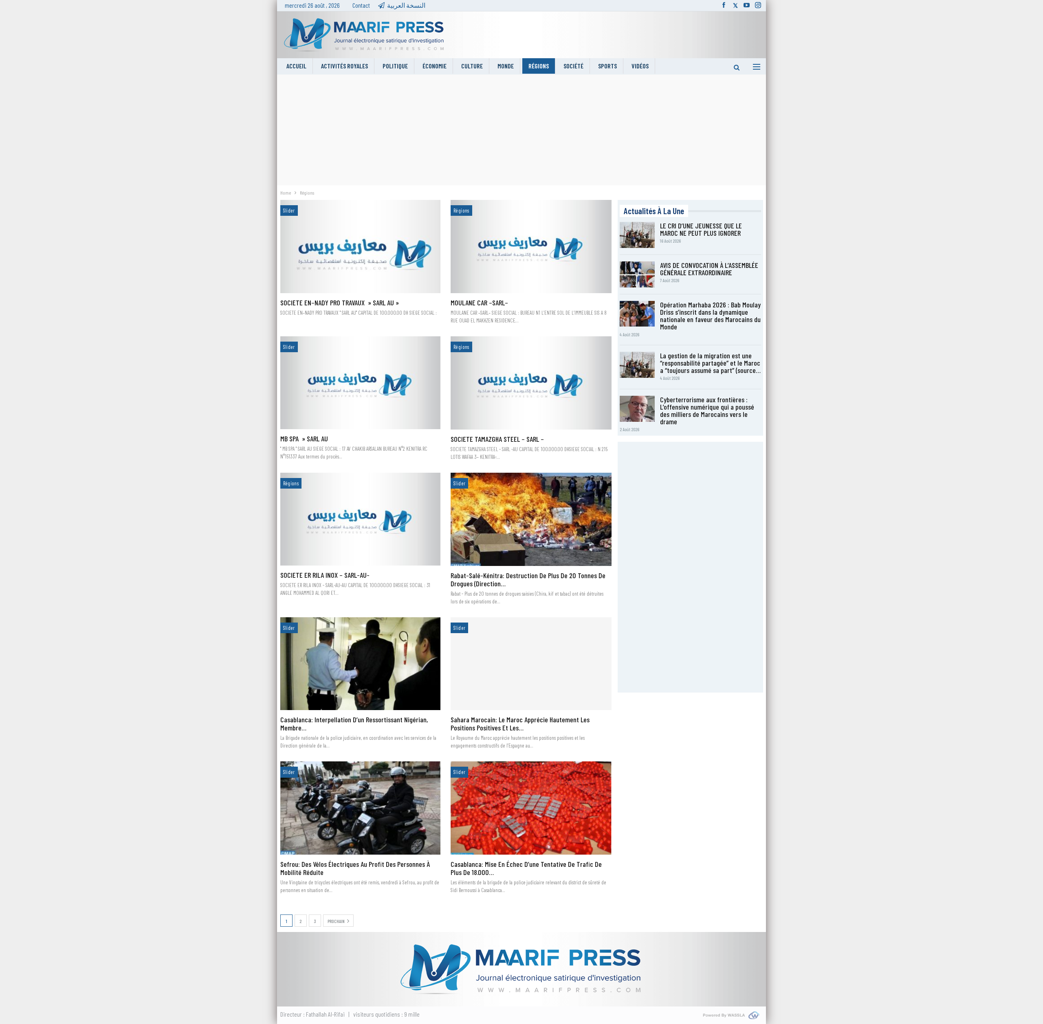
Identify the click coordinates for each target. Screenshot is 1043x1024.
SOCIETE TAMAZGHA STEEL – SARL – (497, 438)
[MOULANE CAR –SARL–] (531, 246)
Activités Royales (344, 66)
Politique (395, 66)
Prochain (336, 921)
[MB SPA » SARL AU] (360, 382)
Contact (361, 5)
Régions (538, 66)
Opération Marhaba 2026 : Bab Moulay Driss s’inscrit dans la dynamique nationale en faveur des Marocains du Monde (710, 315)
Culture (472, 66)
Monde (505, 66)
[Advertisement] (521, 131)
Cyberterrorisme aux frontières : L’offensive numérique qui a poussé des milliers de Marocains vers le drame (707, 410)
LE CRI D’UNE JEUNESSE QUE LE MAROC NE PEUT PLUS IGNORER (701, 229)
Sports (607, 66)
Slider (289, 210)
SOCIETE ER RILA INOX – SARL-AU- (325, 574)
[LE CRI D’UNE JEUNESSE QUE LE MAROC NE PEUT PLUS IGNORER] (637, 235)
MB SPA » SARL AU (304, 438)
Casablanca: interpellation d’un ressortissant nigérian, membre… (354, 723)
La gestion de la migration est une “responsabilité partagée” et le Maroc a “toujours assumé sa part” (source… (710, 363)
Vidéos (640, 66)
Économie (434, 66)
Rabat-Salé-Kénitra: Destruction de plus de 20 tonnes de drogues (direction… (528, 579)
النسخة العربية (406, 5)
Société (573, 66)
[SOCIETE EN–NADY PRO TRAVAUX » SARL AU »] (360, 246)
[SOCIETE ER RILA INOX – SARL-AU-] (360, 519)
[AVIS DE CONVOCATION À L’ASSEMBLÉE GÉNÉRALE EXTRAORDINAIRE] (637, 274)
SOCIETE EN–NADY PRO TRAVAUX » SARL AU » (339, 302)
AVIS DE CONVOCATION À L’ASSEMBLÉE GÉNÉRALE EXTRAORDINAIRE (709, 269)
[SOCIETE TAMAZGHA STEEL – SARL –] (531, 383)
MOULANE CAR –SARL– (479, 302)
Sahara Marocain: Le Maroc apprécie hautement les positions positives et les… (520, 723)
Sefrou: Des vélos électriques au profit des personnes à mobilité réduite (355, 868)
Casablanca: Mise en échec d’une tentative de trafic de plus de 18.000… (526, 868)
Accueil (296, 66)
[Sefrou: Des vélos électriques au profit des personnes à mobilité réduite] (360, 807)
